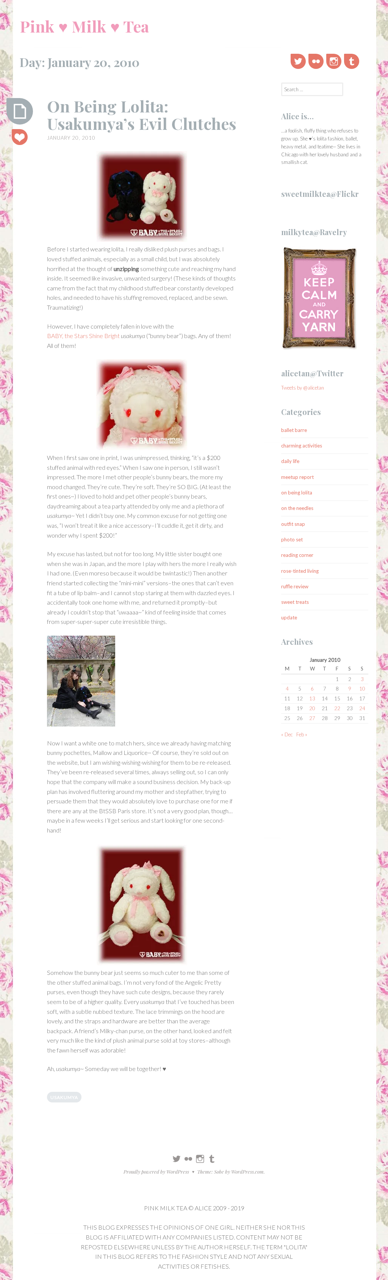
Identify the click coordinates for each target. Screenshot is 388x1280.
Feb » (301, 734)
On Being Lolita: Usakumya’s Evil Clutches (141, 114)
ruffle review (294, 586)
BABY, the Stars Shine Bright (83, 335)
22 (337, 708)
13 (312, 698)
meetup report (297, 477)
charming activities (301, 446)
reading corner (297, 555)
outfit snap (293, 524)
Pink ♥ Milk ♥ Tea (84, 26)
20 (312, 708)
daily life (290, 461)
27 (312, 718)
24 (362, 708)
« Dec (287, 734)
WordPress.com (247, 1171)
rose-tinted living (300, 571)
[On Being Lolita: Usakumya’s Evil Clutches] (19, 111)
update (289, 617)
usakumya (64, 1097)
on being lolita (296, 493)
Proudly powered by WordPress (156, 1171)
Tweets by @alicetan (302, 388)
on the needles (297, 508)
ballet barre (294, 430)
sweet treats (295, 602)
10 (362, 689)
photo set (292, 539)
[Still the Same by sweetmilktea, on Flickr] (81, 682)
